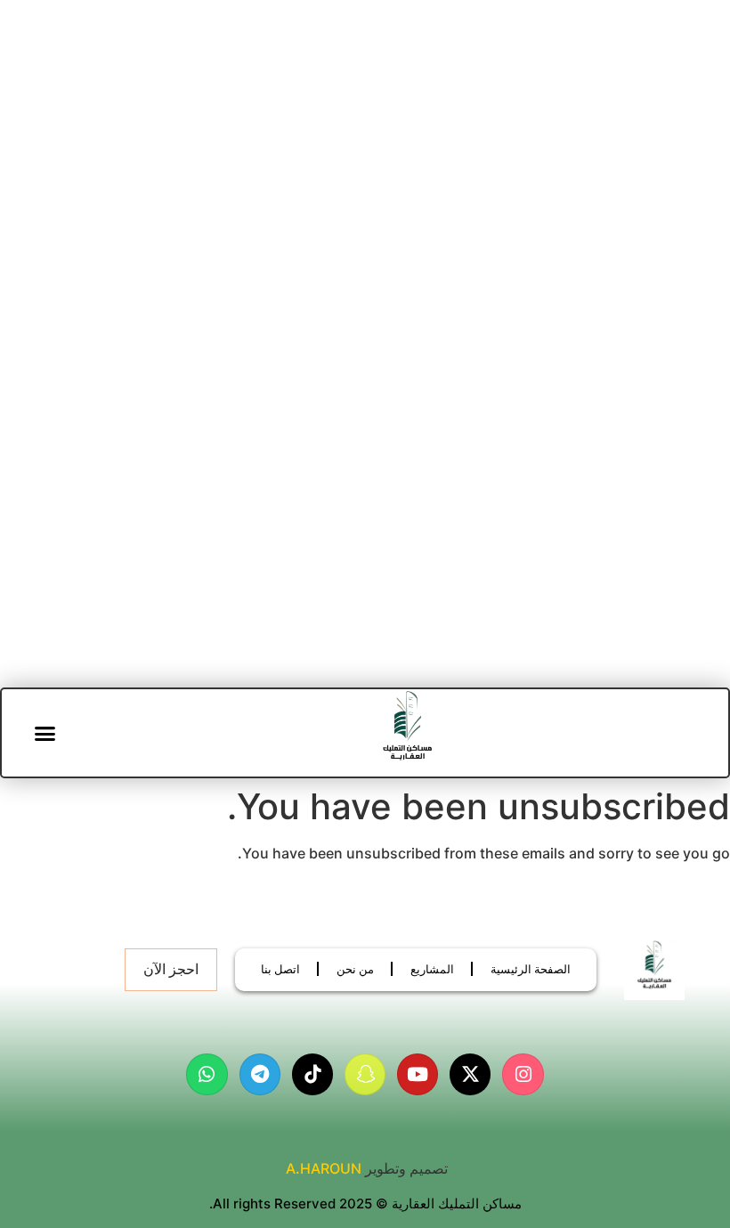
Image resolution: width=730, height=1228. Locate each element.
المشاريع (432, 969)
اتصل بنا (280, 969)
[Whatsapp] (206, 1073)
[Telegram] (259, 1073)
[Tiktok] (312, 1073)
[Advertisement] (365, 219)
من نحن (355, 969)
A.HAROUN (323, 1168)
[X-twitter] (470, 1073)
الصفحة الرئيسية (531, 969)
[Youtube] (417, 1073)
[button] (45, 733)
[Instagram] (522, 1073)
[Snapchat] (365, 1073)
